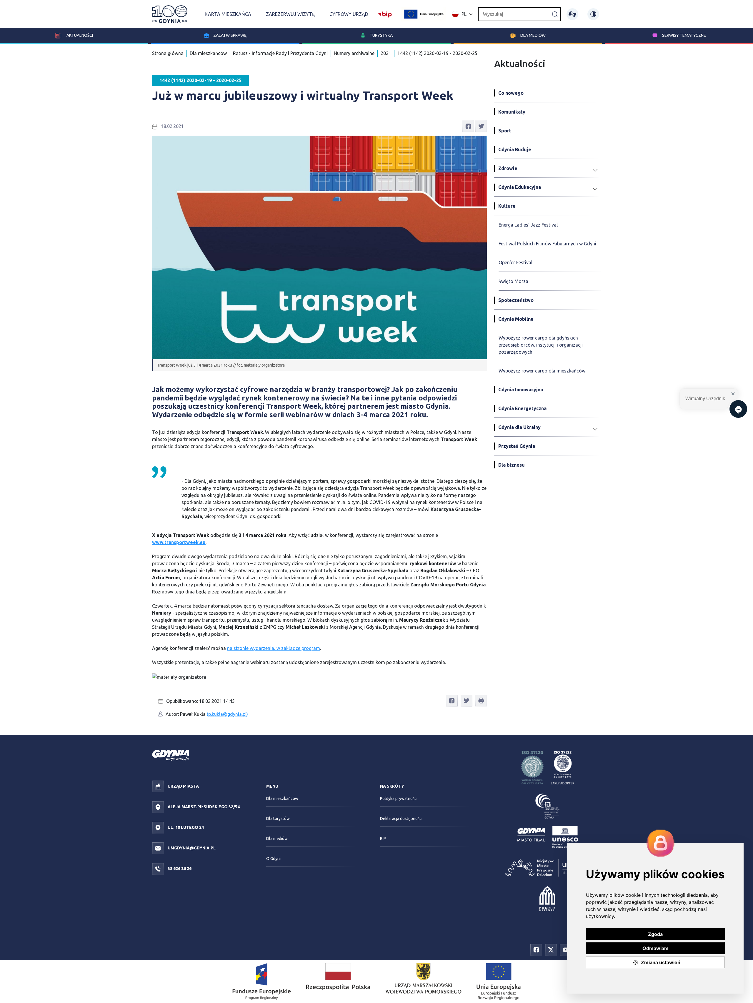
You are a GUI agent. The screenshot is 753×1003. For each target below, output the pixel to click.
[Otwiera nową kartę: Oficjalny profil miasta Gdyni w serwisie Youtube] (566, 949)
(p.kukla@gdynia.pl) (227, 714)
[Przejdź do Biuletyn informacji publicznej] (384, 13)
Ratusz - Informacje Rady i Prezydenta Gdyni (280, 53)
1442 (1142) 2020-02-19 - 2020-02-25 (437, 53)
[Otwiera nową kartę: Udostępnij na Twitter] (481, 126)
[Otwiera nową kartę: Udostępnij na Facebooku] (468, 126)
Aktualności (79, 35)
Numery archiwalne (354, 53)
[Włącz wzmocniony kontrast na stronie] (593, 14)
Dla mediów (533, 35)
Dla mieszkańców (208, 53)
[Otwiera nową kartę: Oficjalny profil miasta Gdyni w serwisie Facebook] (536, 949)
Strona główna (168, 53)
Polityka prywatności (398, 798)
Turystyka (381, 35)
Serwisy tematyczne (684, 35)
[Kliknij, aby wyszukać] (554, 14)
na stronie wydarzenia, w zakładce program (273, 648)
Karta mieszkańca (228, 14)
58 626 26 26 (179, 868)
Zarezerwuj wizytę (290, 14)
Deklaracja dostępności (401, 818)
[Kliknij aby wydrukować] (481, 700)
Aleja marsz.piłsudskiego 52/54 (203, 806)
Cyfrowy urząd (348, 14)
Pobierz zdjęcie (467, 680)
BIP (383, 838)
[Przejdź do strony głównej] (169, 14)
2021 (386, 53)
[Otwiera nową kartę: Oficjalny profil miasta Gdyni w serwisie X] (551, 949)
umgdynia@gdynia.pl (191, 848)
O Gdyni (273, 858)
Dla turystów (278, 818)
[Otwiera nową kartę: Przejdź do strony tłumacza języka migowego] (572, 14)
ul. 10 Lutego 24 (185, 827)
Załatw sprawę (229, 35)
